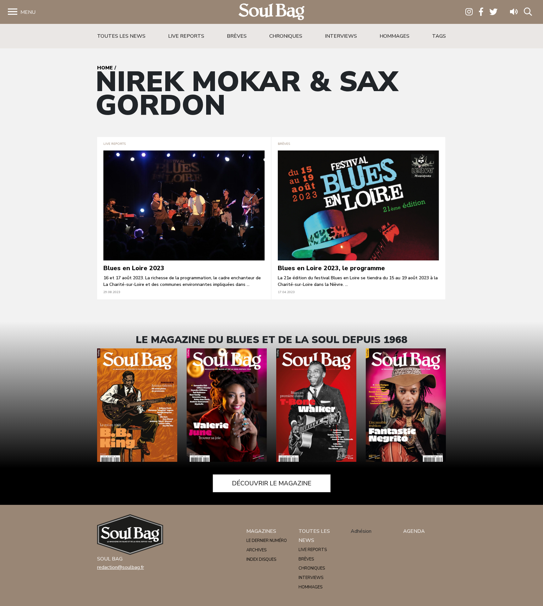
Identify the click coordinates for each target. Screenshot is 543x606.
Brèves (237, 36)
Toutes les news (121, 36)
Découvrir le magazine (271, 483)
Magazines (261, 531)
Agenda (414, 531)
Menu (28, 12)
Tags (439, 36)
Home (105, 67)
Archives (256, 550)
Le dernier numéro (266, 540)
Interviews (341, 36)
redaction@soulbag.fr (120, 567)
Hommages (394, 36)
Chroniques (285, 36)
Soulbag (271, 12)
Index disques (261, 559)
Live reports (186, 36)
